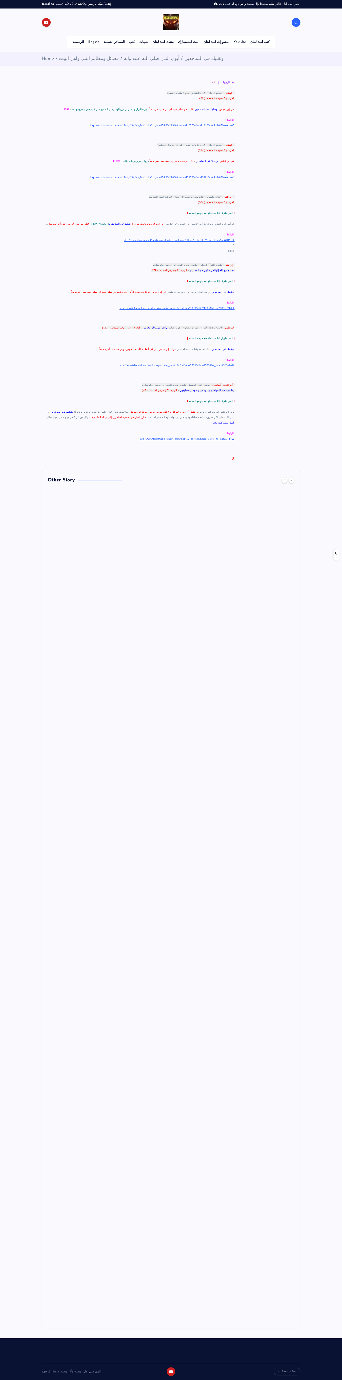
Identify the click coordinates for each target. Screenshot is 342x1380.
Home (48, 59)
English (93, 42)
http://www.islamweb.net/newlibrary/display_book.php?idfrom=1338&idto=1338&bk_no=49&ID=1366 (177, 307)
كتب (132, 42)
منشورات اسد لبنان (216, 42)
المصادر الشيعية (114, 42)
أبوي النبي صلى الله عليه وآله (152, 59)
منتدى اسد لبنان (163, 42)
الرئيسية (78, 42)
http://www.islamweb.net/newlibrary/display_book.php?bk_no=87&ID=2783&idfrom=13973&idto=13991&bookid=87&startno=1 (162, 177)
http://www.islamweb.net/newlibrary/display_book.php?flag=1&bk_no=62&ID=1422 (187, 438)
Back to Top (289, 1371)
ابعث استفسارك (188, 42)
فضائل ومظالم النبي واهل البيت (89, 59)
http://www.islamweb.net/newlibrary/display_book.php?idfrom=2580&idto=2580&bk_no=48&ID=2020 (177, 365)
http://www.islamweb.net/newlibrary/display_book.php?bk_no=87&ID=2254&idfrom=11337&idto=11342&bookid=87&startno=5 (162, 125)
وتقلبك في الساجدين (204, 59)
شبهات (143, 42)
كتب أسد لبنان (259, 42)
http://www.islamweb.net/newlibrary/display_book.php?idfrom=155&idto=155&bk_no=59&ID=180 (179, 239)
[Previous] (284, 480)
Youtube (240, 42)
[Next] (291, 480)
